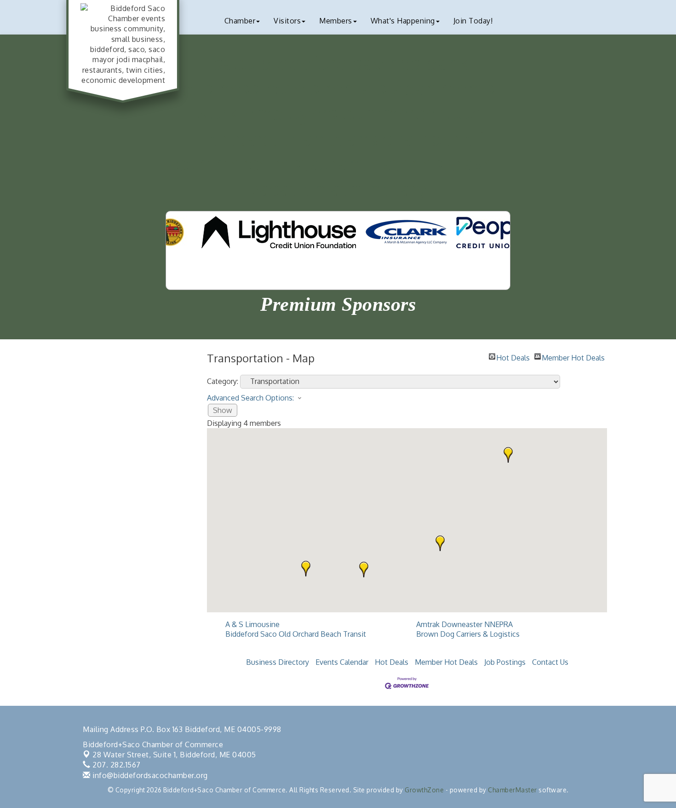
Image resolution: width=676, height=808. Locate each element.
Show (222, 410)
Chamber (240, 20)
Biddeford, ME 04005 (174, 754)
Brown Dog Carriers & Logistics (468, 634)
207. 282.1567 (116, 764)
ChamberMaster (512, 790)
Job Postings (505, 662)
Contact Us (550, 662)
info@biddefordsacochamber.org (149, 775)
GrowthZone (424, 790)
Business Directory (277, 662)
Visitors (287, 20)
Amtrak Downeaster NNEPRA (464, 624)
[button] (440, 543)
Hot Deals (513, 356)
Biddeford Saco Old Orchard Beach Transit (295, 634)
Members (335, 20)
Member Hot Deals (573, 356)
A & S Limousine (252, 624)
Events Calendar (341, 662)
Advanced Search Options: (250, 397)
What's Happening (403, 20)
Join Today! (473, 20)
